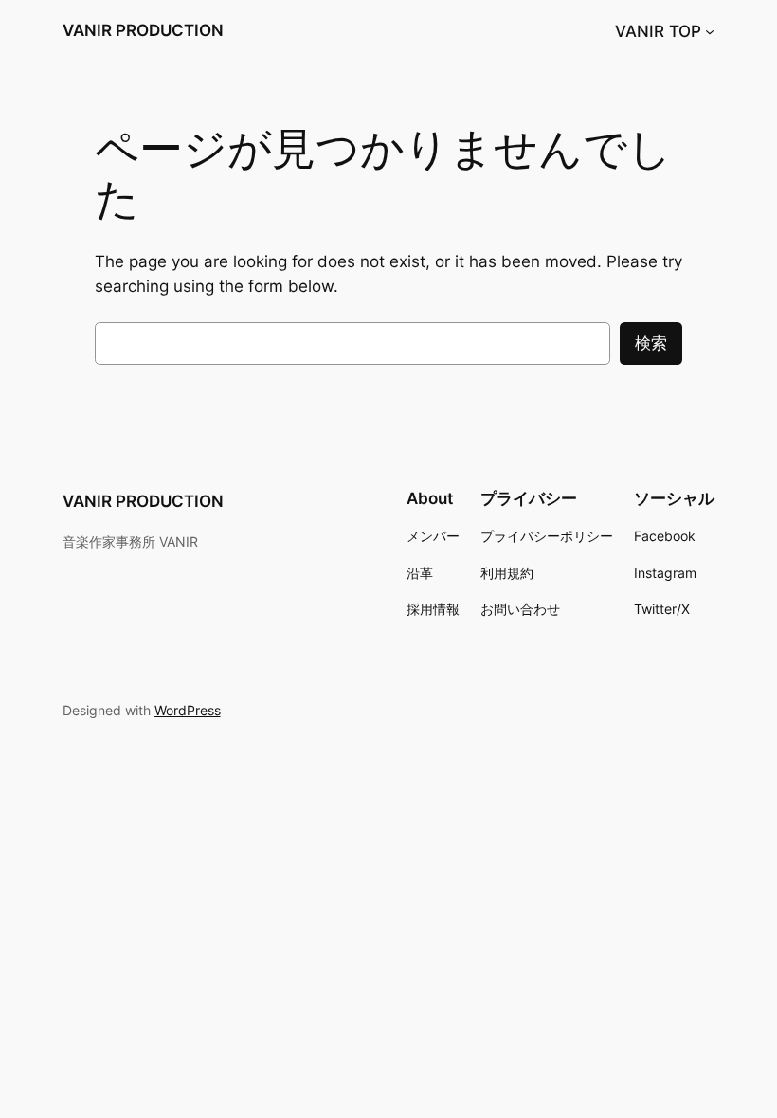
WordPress (187, 710)
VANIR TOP (658, 31)
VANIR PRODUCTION (143, 30)
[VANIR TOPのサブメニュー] (709, 31)
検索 (651, 343)
